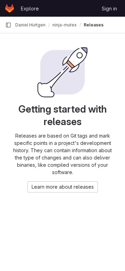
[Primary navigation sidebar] (8, 25)
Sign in (109, 8)
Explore (30, 8)
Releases (93, 24)
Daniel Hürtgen (30, 24)
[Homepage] (9, 8)
